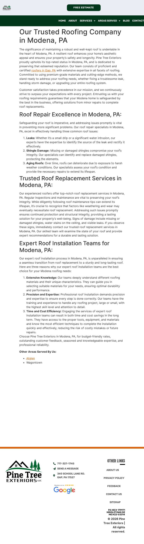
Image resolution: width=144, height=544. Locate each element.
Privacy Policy (114, 478)
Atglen (30, 358)
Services (86, 20)
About (72, 20)
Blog (126, 20)
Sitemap (115, 502)
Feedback (114, 486)
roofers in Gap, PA (43, 70)
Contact (138, 20)
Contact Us (114, 494)
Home (62, 20)
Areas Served (107, 20)
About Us (112, 470)
